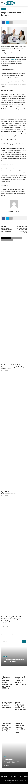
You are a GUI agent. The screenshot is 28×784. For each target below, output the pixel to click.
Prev (4, 626)
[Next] (6, 738)
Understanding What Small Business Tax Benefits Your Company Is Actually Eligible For (13, 619)
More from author (16, 238)
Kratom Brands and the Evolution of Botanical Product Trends (20, 680)
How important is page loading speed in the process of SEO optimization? (22, 230)
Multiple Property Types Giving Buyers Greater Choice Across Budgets (20, 705)
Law (5, 756)
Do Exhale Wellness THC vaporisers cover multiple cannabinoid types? (20, 728)
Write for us (24, 777)
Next (7, 626)
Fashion (5, 656)
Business (3, 9)
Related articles (6, 238)
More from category (7, 240)
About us (14, 777)
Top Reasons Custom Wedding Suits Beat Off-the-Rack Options (7, 727)
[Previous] (3, 738)
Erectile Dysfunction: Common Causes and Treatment (6, 229)
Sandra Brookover (5, 18)
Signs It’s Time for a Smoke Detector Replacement (10, 493)
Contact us (4, 777)
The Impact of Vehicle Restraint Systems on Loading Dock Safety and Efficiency (12, 367)
